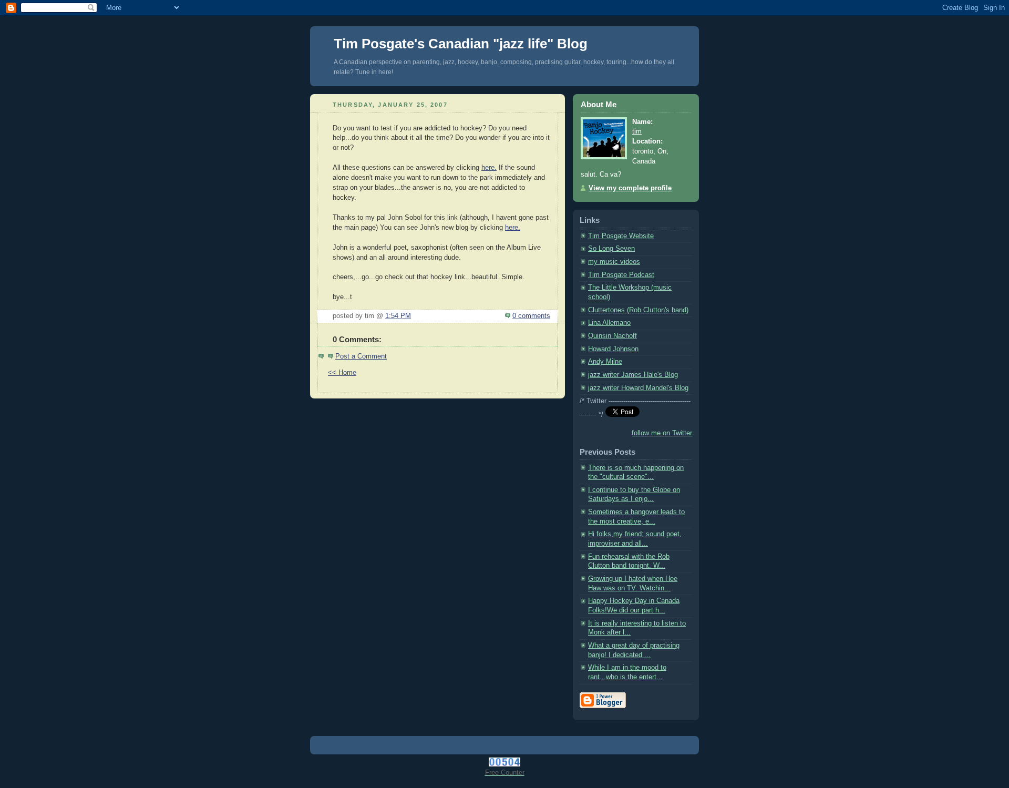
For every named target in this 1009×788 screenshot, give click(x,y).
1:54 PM (398, 316)
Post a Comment (361, 356)
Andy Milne (605, 361)
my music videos (614, 261)
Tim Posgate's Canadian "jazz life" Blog (461, 44)
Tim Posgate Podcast (621, 275)
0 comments (531, 316)
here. (489, 167)
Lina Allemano (609, 322)
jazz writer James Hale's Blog (633, 374)
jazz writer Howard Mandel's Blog (638, 388)
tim (637, 131)
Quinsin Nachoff (612, 336)
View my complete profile (630, 188)
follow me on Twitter (662, 433)
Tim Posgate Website (621, 236)
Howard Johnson (613, 349)
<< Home (342, 372)
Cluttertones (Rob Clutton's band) (638, 310)
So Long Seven (611, 248)
